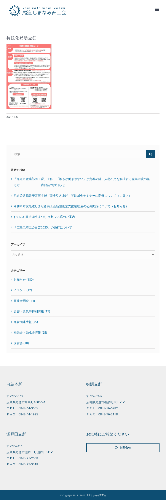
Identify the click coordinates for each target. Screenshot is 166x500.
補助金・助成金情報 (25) (30, 332)
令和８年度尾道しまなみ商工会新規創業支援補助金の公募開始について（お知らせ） (71, 206)
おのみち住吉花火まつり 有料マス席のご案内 (44, 217)
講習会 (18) (21, 343)
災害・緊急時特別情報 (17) (32, 311)
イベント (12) (23, 290)
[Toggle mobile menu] (157, 9)
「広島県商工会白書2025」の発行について (43, 227)
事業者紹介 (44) (24, 301)
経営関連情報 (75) (26, 322)
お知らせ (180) (24, 279)
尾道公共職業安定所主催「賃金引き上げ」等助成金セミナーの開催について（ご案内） (73, 195)
